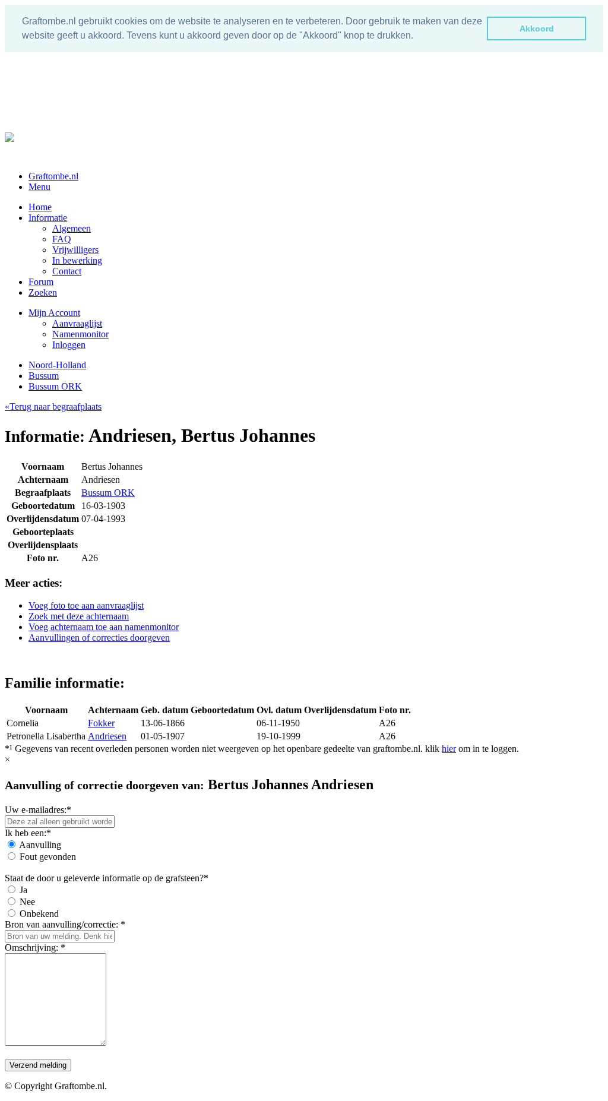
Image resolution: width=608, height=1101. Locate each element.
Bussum (43, 376)
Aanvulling (40, 845)
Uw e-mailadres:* (38, 810)
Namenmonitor (80, 334)
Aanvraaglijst (77, 323)
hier (449, 749)
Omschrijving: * (35, 947)
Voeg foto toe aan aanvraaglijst (86, 605)
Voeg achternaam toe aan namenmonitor (103, 627)
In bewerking (77, 260)
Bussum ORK (55, 386)
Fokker (101, 723)
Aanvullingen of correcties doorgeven (99, 637)
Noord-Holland (57, 365)
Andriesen (107, 736)
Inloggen (69, 345)
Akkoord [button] (537, 28)
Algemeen (71, 228)
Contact (66, 271)
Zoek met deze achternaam (78, 616)
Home (40, 207)
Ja (23, 890)
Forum (40, 282)
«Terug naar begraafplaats (53, 406)
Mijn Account (54, 313)
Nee (27, 902)
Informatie (47, 218)
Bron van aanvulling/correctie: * (65, 924)
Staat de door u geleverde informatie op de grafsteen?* (106, 878)
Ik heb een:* (28, 833)
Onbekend (39, 914)
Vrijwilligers (75, 250)
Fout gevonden (48, 857)
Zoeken (42, 292)
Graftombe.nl (53, 176)
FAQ (61, 239)
